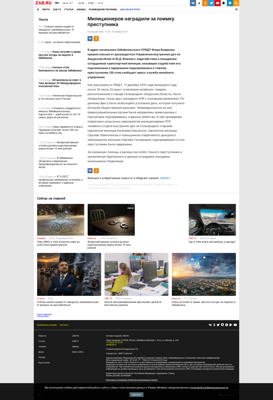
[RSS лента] (236, 3)
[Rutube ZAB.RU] (224, 3)
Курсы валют (44, 363)
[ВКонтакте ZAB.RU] (193, 3)
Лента (46, 9)
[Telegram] (226, 325)
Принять (136, 394)
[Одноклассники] (214, 325)
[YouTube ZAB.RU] (218, 3)
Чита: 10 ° (68, 3)
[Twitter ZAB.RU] (211, 3)
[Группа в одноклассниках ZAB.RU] (205, 3)
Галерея (42, 346)
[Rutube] (231, 325)
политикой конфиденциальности (209, 387)
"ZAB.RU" (164, 178)
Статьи (68, 9)
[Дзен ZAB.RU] (199, 3)
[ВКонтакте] (210, 325)
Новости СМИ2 (43, 316)
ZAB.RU (75, 336)
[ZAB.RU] (43, 4)
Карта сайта (77, 352)
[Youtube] (235, 325)
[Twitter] (218, 325)
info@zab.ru (111, 345)
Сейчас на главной (51, 198)
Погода (42, 357)
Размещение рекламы (47, 325)
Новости (42, 336)
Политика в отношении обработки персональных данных (132, 380)
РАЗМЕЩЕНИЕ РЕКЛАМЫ (103, 9)
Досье (41, 352)
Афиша (81, 9)
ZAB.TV (57, 9)
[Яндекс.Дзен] (222, 325)
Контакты (64, 325)
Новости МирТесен (44, 314)
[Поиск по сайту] (190, 9)
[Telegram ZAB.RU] (230, 3)
